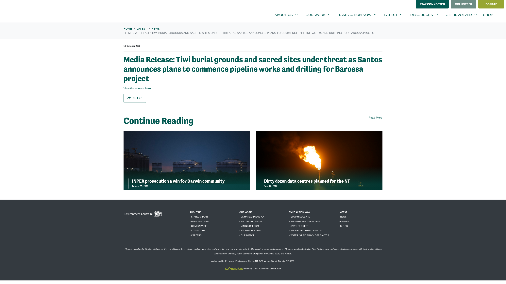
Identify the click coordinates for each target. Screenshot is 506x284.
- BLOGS (343, 226)
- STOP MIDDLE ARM (250, 230)
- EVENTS (344, 221)
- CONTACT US (197, 230)
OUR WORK (245, 212)
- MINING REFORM (249, 226)
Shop (488, 15)
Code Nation (259, 268)
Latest (142, 28)
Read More (375, 117)
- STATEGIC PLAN (199, 217)
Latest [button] (395, 15)
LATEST (343, 212)
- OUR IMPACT (246, 235)
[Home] (33, 11)
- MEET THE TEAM (199, 221)
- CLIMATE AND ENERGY (251, 217)
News (156, 28)
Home (128, 28)
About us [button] (287, 15)
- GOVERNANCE (198, 226)
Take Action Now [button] (357, 15)
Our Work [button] (319, 15)
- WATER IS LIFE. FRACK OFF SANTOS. (309, 235)
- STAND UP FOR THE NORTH (304, 221)
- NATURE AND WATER (250, 221)
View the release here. (138, 88)
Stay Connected (432, 4)
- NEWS (342, 217)
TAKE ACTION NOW (299, 212)
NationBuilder (274, 268)
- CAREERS (195, 235)
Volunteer (463, 4)
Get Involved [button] (463, 15)
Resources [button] (425, 15)
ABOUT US (195, 212)
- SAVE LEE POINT (298, 226)
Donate (491, 4)
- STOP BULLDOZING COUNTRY (306, 230)
